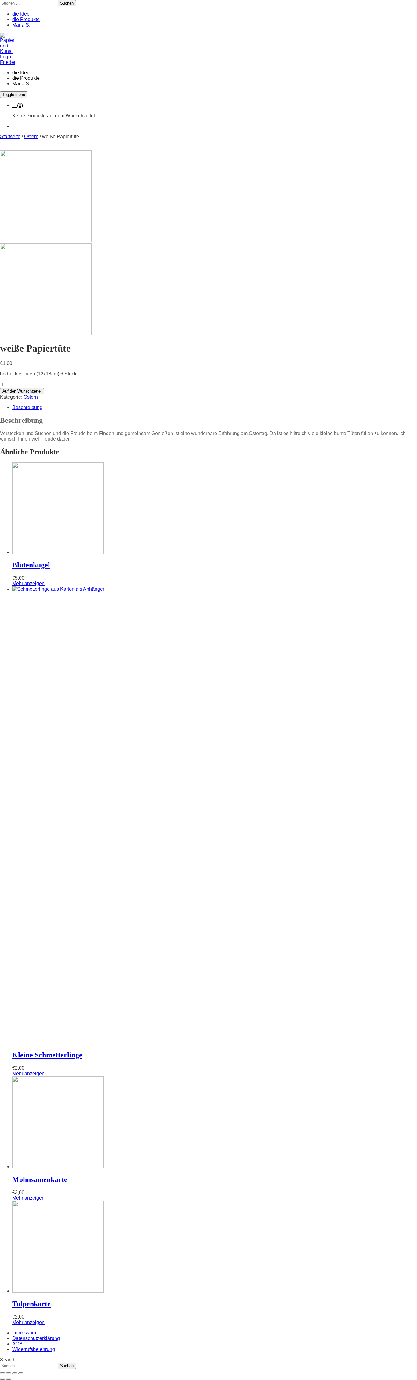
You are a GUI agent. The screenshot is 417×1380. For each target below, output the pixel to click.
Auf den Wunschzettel (22, 391)
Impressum (24, 1332)
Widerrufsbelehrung (33, 1349)
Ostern (31, 136)
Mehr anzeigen (28, 583)
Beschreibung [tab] (27, 407)
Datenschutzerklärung (36, 1338)
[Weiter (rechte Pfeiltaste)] (8, 1379)
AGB (17, 1343)
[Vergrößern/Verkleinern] (2, 1373)
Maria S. (21, 25)
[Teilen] (14, 1373)
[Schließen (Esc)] (20, 1373)
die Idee (21, 14)
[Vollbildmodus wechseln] (8, 1373)
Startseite (10, 136)
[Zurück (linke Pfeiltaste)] (2, 1379)
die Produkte (26, 19)
